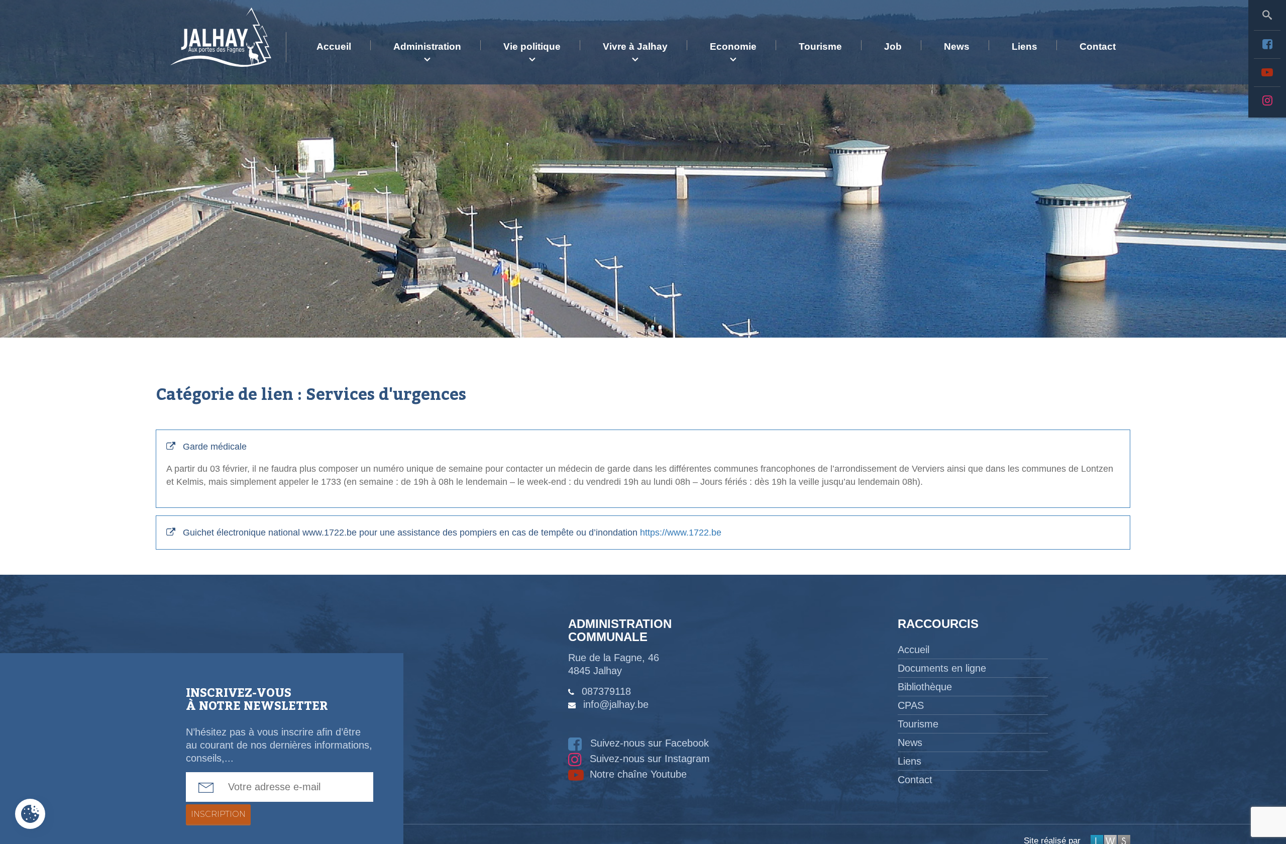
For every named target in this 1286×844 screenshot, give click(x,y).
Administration (427, 46)
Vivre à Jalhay (635, 46)
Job (893, 46)
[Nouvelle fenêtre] (1267, 44)
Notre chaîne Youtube (637, 774)
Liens (1024, 46)
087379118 (606, 691)
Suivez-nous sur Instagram (648, 758)
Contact (1098, 46)
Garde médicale (639, 464)
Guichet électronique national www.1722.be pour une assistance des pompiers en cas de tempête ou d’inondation (452, 533)
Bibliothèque (925, 686)
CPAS (911, 705)
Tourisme (820, 46)
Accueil (333, 46)
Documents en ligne (942, 668)
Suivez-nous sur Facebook (648, 743)
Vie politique (532, 46)
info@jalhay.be (616, 704)
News (957, 46)
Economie (733, 46)
